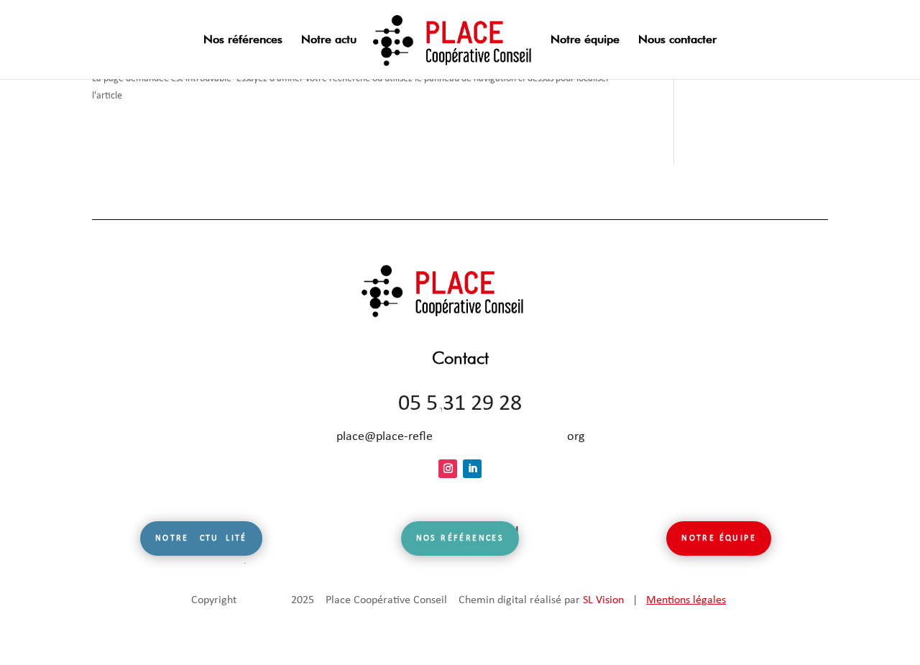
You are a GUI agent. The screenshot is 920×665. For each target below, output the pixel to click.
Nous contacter (677, 40)
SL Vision (603, 600)
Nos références (242, 40)
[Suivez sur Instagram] (447, 468)
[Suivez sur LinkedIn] (472, 468)
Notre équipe (585, 40)
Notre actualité (201, 538)
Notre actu (328, 40)
